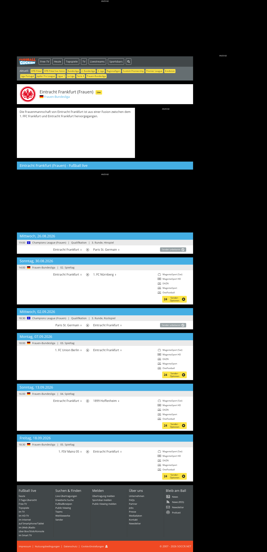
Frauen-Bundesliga (96, 76)
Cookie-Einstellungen (92, 546)
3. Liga (101, 71)
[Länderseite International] (29, 242)
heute (22, 496)
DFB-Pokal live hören (54, 71)
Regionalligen (113, 71)
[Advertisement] (105, 29)
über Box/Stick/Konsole (31, 531)
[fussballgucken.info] (28, 61)
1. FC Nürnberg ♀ (105, 274)
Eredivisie (170, 71)
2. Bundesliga (88, 71)
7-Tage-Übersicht (28, 500)
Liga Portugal (27, 76)
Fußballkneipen (63, 503)
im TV (22, 511)
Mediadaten (135, 515)
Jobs (131, 507)
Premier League (154, 71)
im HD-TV (24, 515)
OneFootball (169, 292)
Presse (132, 511)
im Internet (25, 519)
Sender (59, 519)
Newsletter (135, 523)
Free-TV (44, 61)
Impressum (25, 546)
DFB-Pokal (36, 71)
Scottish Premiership (133, 71)
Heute (57, 61)
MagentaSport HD (172, 278)
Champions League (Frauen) (49, 242)
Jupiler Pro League (46, 76)
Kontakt (133, 519)
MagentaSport (170, 288)
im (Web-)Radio (27, 527)
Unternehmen (136, 496)
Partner (133, 503)
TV (83, 61)
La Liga (70, 76)
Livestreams (97, 61)
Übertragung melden (103, 496)
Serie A (80, 76)
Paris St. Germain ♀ (106, 250)
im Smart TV (25, 535)
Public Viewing (63, 507)
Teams (58, 511)
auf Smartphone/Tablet (31, 523)
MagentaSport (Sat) (172, 274)
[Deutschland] (41, 97)
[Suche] (128, 61)
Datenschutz (70, 546)
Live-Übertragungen (66, 496)
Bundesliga (73, 71)
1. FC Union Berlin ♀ (68, 350)
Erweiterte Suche (64, 500)
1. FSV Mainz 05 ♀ (70, 451)
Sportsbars (116, 61)
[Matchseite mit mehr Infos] (88, 249)
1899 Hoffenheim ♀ (106, 401)
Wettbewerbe (62, 515)
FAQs (132, 500)
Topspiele (72, 61)
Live (99, 92)
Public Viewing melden (104, 503)
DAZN (166, 283)
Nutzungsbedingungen (47, 546)
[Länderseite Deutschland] (29, 267)
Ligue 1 (61, 76)
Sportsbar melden (102, 500)
